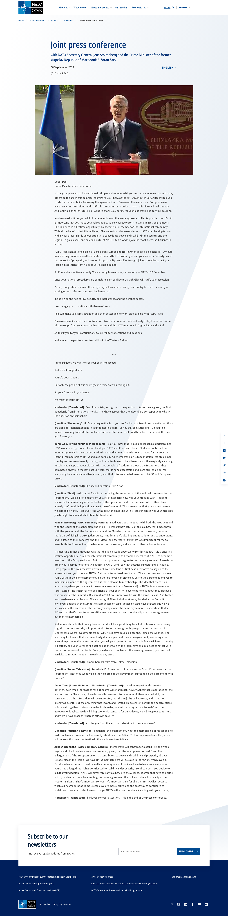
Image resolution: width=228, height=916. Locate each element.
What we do (80, 7)
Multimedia (121, 7)
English (168, 67)
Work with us (139, 7)
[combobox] (184, 7)
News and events (100, 7)
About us (63, 7)
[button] (184, 7)
